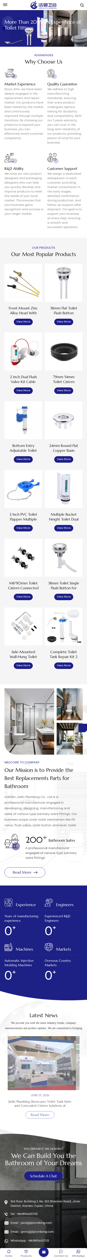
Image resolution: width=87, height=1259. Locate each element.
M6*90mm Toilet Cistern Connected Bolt (23, 585)
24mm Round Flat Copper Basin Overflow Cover (63, 448)
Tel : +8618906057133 (24, 1214)
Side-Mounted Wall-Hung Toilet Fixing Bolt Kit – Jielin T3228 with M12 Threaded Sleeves (23, 654)
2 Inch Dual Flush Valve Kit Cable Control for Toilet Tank (23, 379)
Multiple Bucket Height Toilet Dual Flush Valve (64, 517)
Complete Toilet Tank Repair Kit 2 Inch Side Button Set (63, 654)
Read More (22, 872)
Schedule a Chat (43, 1176)
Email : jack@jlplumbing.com (31, 1223)
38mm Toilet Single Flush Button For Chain (63, 585)
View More (23, 322)
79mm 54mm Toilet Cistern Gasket (63, 379)
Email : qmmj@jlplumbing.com (32, 1232)
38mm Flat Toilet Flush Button (63, 310)
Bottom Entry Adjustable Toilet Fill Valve (23, 448)
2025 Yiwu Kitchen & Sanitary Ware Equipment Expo (43, 1103)
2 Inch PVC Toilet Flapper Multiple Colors (23, 517)
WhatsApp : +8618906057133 (30, 1241)
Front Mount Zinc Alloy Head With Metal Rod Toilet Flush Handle (23, 310)
